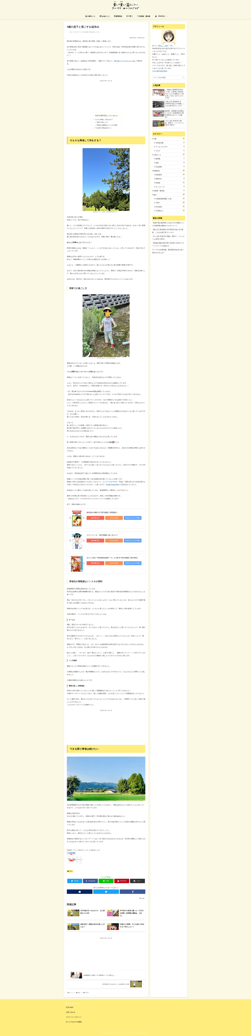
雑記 (168, 195)
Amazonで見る (114, 518)
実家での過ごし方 (102, 122)
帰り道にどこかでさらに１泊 (124, 61)
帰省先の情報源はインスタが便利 (107, 125)
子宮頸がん (170, 211)
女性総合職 (170, 143)
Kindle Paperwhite (112, 484)
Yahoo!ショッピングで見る (133, 518)
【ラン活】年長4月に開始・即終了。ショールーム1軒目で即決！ (168, 237)
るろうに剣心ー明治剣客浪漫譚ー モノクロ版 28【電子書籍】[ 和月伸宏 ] (112, 558)
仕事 (168, 139)
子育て (71, 871)
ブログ (170, 151)
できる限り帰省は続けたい (103, 128)
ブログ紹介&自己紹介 (159, 71)
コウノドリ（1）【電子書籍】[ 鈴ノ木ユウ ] (102, 535)
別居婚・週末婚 (168, 191)
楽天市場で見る (95, 518)
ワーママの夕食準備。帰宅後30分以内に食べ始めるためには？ (168, 251)
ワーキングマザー (170, 147)
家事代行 (170, 179)
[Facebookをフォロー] (132, 891)
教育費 (170, 159)
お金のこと (168, 155)
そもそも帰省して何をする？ (104, 119)
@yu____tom (163, 45)
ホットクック (170, 187)
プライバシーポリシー (74, 1017)
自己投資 (170, 207)
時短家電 (170, 175)
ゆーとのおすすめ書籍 (74, 1022)
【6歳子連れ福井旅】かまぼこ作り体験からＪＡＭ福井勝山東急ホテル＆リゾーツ (168, 224)
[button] (183, 77)
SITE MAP (69, 1007)
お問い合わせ (70, 1012)
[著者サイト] (79, 891)
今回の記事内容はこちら (103, 115)
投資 (170, 163)
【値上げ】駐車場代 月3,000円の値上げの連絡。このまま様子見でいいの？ (167, 231)
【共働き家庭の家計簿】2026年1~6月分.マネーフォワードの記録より (168, 244)
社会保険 (170, 167)
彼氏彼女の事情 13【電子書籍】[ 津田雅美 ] (102, 512)
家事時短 (168, 171)
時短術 (170, 183)
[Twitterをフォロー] (106, 891)
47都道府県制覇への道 (170, 199)
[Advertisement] (106, 96)
